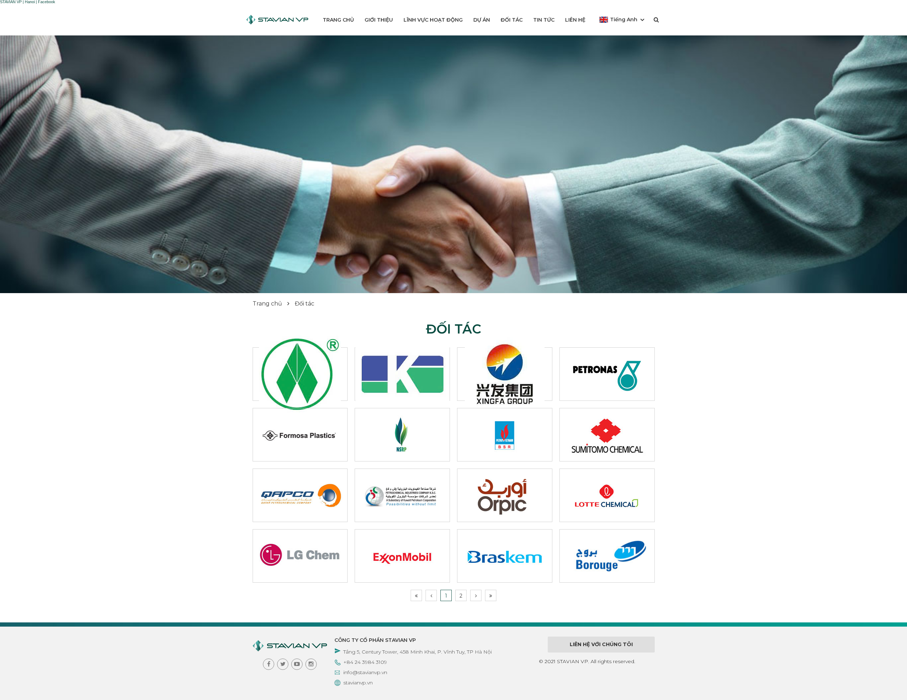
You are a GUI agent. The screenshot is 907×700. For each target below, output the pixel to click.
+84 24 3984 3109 (365, 662)
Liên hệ (575, 20)
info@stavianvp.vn (365, 672)
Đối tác (512, 20)
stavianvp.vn (358, 682)
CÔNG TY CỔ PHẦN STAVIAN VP (375, 640)
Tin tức (543, 20)
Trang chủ (338, 20)
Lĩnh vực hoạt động (433, 20)
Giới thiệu (379, 20)
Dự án (481, 20)
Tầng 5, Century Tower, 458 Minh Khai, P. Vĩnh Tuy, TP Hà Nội (417, 652)
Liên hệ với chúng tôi (601, 644)
